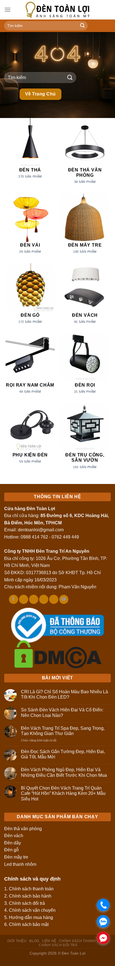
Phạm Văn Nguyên (77, 586)
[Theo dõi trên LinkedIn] (53, 599)
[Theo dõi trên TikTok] (23, 599)
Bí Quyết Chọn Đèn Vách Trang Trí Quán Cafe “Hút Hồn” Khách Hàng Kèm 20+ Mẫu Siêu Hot (63, 793)
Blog (34, 941)
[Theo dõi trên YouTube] (63, 599)
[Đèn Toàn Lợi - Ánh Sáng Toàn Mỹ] (57, 9)
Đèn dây (12, 842)
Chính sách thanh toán (31, 888)
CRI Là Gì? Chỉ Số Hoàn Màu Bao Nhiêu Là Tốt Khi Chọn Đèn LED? (64, 694)
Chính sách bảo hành (30, 896)
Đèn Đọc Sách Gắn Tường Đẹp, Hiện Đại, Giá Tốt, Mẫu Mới (63, 754)
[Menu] (7, 9)
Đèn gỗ (11, 849)
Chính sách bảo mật (29, 924)
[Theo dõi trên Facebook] (13, 599)
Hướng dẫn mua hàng (31, 917)
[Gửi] (82, 26)
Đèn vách (13, 835)
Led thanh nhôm (20, 864)
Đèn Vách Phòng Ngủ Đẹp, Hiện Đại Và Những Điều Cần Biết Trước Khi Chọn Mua (64, 772)
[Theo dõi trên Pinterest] (43, 599)
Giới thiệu (17, 941)
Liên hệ (49, 941)
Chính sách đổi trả (27, 903)
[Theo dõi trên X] (33, 599)
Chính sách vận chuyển (32, 910)
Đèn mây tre (16, 857)
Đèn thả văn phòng (23, 828)
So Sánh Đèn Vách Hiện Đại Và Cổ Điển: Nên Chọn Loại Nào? (62, 712)
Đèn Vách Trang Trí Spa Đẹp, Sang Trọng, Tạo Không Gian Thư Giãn (63, 731)
